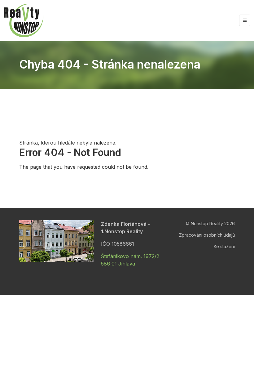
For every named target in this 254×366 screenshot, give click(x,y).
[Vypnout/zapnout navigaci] (244, 20)
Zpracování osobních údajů (207, 235)
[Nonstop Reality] (23, 20)
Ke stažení (224, 246)
